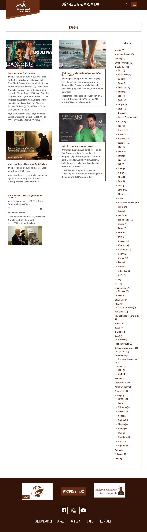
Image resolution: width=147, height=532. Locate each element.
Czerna (25, 80)
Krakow (39, 86)
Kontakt (105, 521)
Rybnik (10, 99)
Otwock (18, 96)
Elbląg (10, 83)
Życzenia (118, 458)
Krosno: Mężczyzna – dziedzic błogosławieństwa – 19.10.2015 (25, 196)
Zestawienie (119, 454)
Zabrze (42, 106)
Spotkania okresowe (68, 163)
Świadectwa (86, 88)
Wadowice (40, 103)
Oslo (47, 93)
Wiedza (68, 91)
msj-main (23, 201)
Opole (43, 93)
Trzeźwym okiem (97, 88)
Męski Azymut (120, 311)
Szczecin (17, 103)
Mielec (14, 93)
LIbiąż (28, 89)
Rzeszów (16, 99)
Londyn (32, 89)
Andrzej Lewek (25, 76)
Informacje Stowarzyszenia (127, 359)
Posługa (78, 85)
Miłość (96, 82)
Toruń (29, 103)
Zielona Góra (18, 109)
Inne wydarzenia (120, 287)
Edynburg (42, 80)
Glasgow (22, 83)
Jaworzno (45, 83)
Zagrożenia (122, 445)
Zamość (10, 109)
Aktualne (118, 50)
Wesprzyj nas (73, 491)
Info (116, 279)
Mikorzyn (20, 93)
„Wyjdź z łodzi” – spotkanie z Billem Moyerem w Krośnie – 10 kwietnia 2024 (81, 74)
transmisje (118, 378)
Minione (27, 93)
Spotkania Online (26, 99)
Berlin (44, 76)
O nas (117, 336)
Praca (84, 85)
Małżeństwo (82, 82)
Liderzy (98, 156)
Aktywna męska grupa (122, 54)
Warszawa (11, 106)
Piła (23, 96)
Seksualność (122, 437)
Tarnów (23, 103)
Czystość (121, 398)
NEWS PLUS (119, 332)
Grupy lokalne (36, 83)
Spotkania (95, 85)
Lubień (38, 89)
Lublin (44, 89)
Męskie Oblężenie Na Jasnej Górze (127, 315)
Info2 (116, 283)
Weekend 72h (119, 391)
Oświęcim (11, 96)
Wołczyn (30, 106)
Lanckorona (21, 89)
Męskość (90, 82)
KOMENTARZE (119, 299)
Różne (88, 85)
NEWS (33, 93)
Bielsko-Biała (12, 80)
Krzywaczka (12, 89)
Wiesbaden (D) (21, 106)
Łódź (9, 93)
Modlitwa (71, 85)
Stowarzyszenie (120, 355)
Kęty (34, 86)
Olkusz (38, 93)
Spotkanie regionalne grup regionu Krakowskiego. (79, 146)
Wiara (27, 204)
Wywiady (118, 449)
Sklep (90, 521)
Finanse (121, 402)
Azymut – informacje (122, 62)
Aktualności (43, 521)
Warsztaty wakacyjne (122, 386)
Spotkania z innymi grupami (71, 88)
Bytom (20, 80)
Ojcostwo (121, 424)
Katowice (28, 86)
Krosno (45, 86)
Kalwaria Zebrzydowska (16, 86)
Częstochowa (33, 80)
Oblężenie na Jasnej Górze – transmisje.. (22, 73)
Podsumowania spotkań (33, 96)
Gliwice (28, 83)
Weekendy (121, 374)
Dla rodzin (121, 291)
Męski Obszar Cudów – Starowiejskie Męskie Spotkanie (27, 164)
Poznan (45, 96)
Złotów (26, 109)
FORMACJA (122, 339)
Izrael (120, 295)
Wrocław (36, 106)
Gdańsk (15, 83)
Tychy (34, 103)
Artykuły (97, 78)
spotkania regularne (84, 163)
